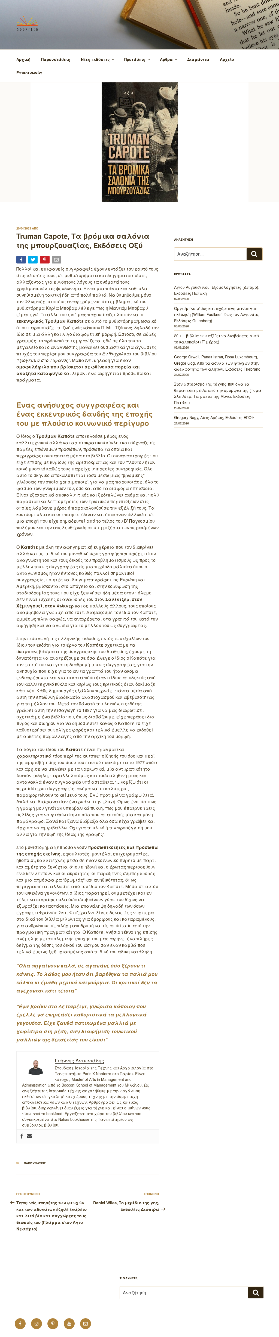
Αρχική (23, 59)
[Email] (57, 260)
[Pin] (45, 260)
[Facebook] (21, 1136)
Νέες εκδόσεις (95, 59)
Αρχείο (227, 59)
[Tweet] (33, 260)
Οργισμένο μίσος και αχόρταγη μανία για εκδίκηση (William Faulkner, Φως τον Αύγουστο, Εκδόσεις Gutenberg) (216, 314)
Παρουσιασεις (35, 1163)
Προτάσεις (134, 59)
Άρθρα (166, 59)
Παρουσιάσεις (55, 59)
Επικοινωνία (29, 72)
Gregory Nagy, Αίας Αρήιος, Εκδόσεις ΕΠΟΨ (214, 417)
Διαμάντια (198, 59)
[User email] (29, 1136)
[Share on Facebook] (21, 260)
